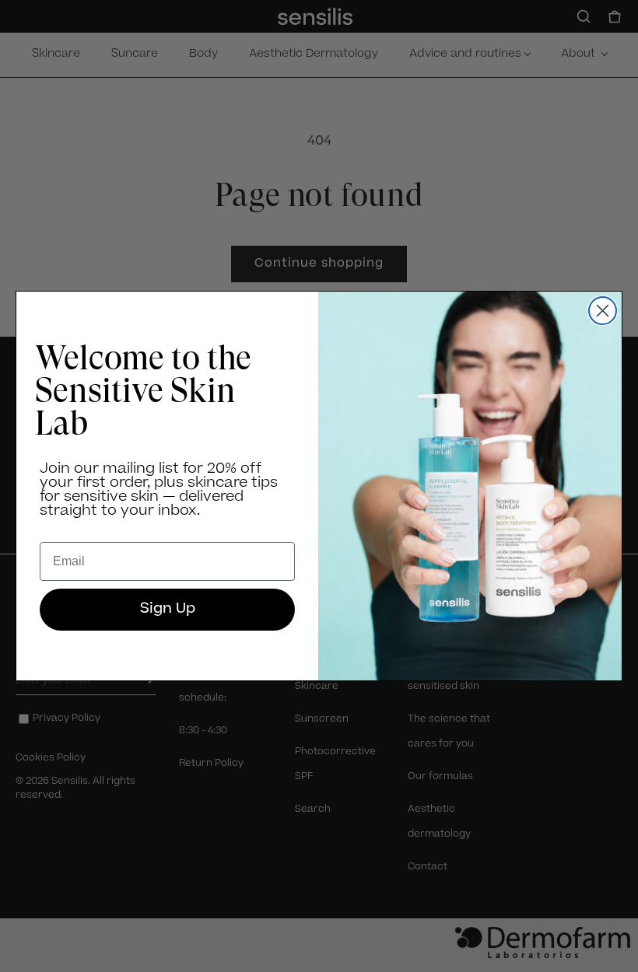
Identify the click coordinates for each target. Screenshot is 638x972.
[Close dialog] (602, 310)
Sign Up (167, 610)
